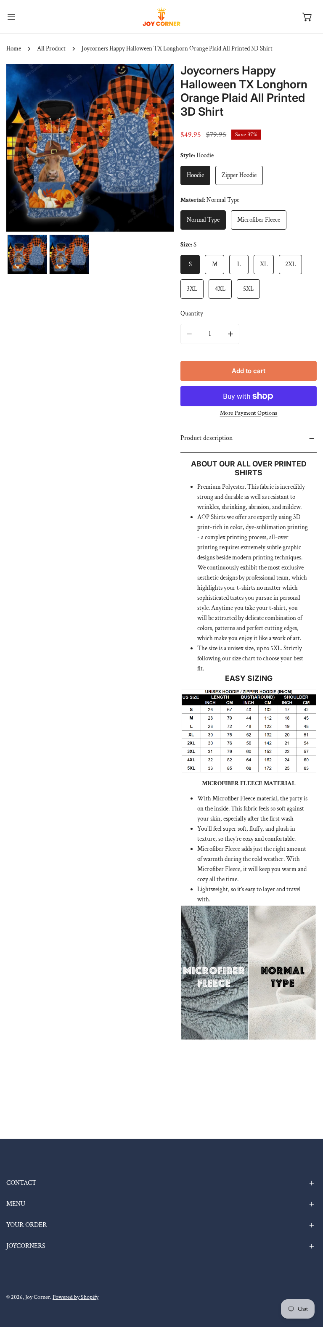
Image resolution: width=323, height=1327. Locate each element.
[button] (307, 17)
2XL (290, 264)
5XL (248, 289)
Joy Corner (37, 1297)
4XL (220, 289)
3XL (192, 289)
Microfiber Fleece (258, 220)
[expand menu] (11, 16)
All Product (51, 49)
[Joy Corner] (161, 16)
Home (13, 49)
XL (263, 264)
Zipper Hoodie (239, 175)
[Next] (154, 149)
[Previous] (26, 149)
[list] (90, 148)
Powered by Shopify (75, 1297)
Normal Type (203, 220)
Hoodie (195, 175)
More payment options (249, 413)
